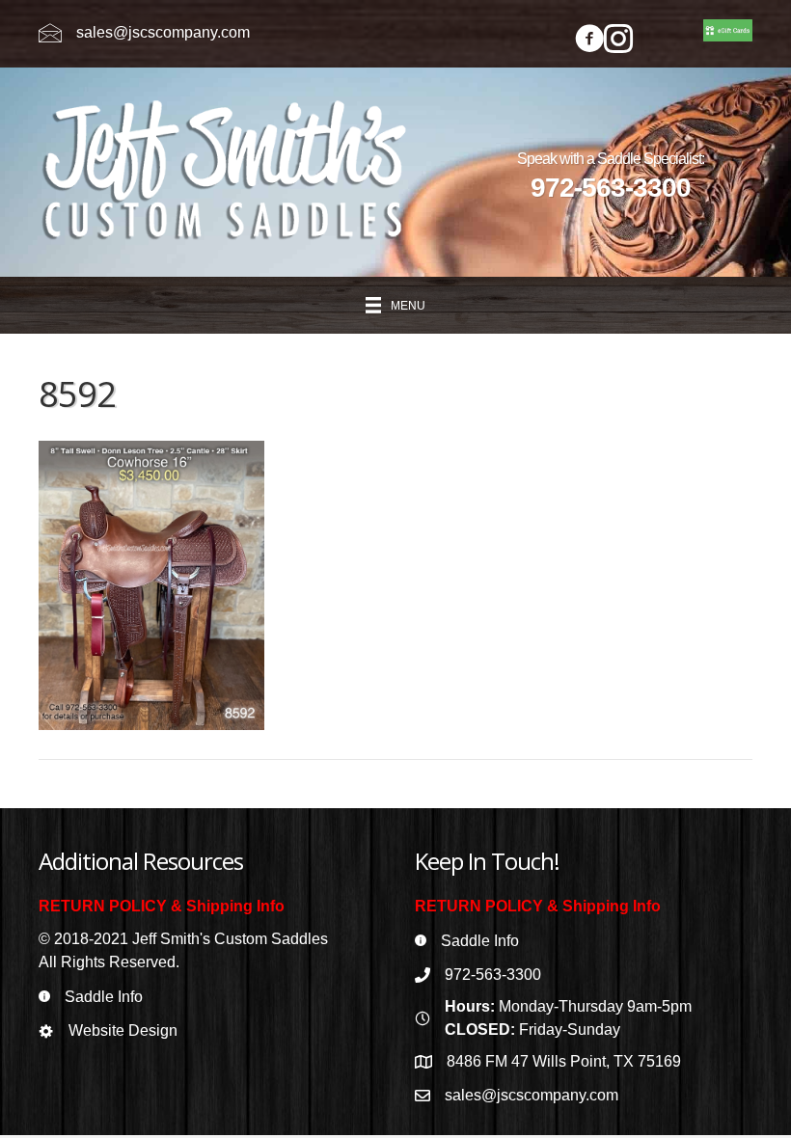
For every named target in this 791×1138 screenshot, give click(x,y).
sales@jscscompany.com (163, 32)
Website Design (122, 1030)
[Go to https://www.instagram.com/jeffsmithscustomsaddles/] (618, 41)
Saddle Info (104, 997)
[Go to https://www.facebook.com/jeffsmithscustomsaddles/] (589, 41)
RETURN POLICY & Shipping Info (162, 906)
